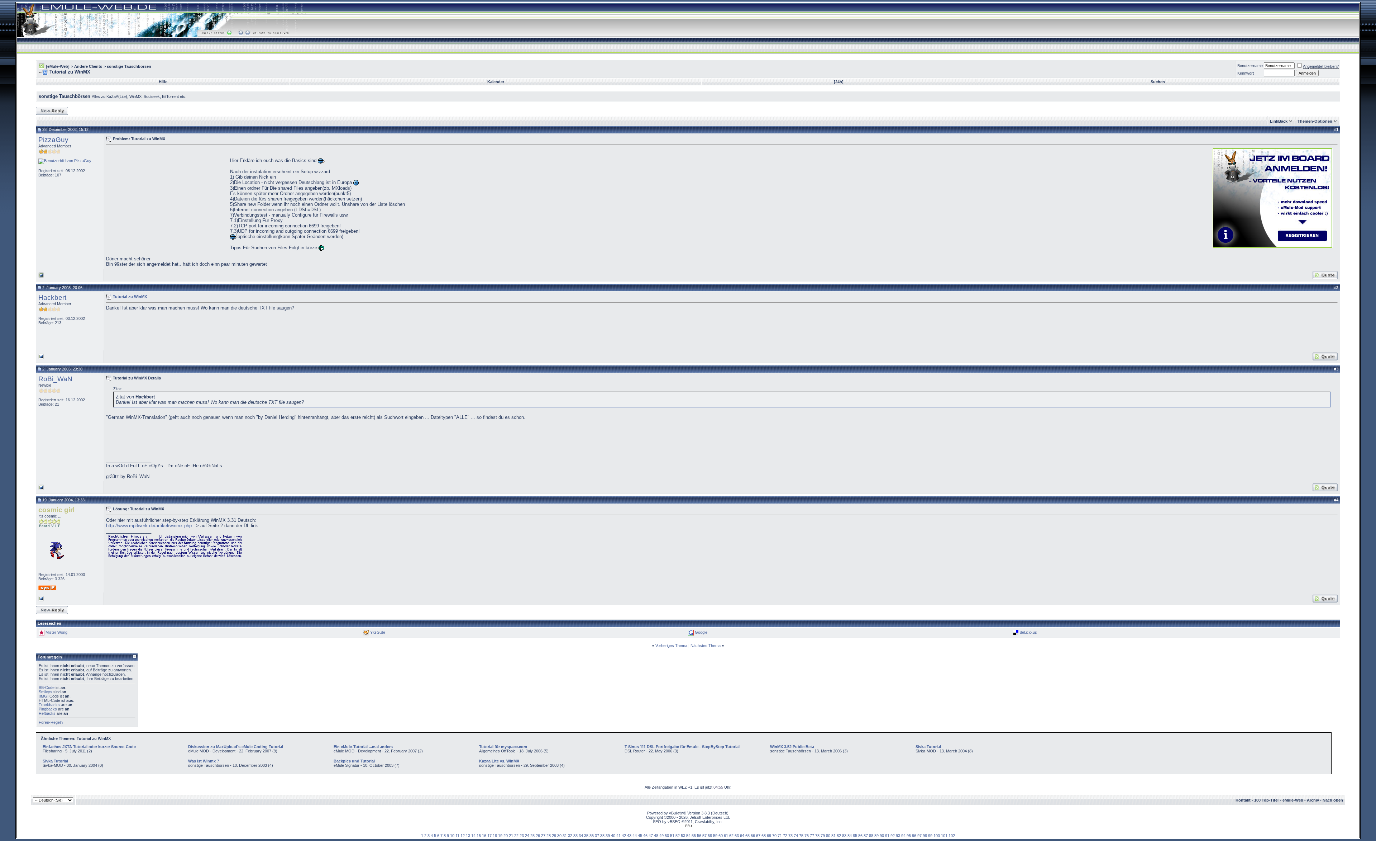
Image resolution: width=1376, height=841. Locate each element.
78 (817, 835)
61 (726, 835)
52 (677, 835)
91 (887, 835)
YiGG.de (377, 632)
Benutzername (1250, 65)
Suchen (1158, 82)
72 (785, 835)
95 (909, 835)
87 (866, 835)
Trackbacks (49, 705)
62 (731, 835)
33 (575, 835)
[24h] (839, 82)
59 (715, 835)
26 (538, 835)
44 (634, 835)
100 (936, 835)
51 (672, 835)
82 (839, 835)
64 (742, 835)
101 (944, 835)
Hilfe (163, 82)
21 (511, 835)
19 (500, 835)
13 (468, 835)
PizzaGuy (53, 139)
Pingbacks (48, 709)
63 (737, 835)
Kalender (495, 82)
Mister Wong (56, 632)
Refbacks (47, 713)
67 (758, 835)
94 (903, 835)
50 (667, 835)
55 (694, 835)
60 (720, 835)
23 (522, 835)
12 (462, 835)
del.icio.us (1028, 632)
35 (586, 835)
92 (892, 835)
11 (457, 835)
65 (747, 835)
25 (532, 835)
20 (505, 835)
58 (710, 835)
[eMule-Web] (58, 66)
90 (882, 835)
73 (790, 835)
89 (876, 835)
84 (849, 835)
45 (640, 835)
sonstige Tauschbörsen (129, 66)
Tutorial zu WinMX (130, 296)
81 (833, 835)
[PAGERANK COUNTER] (688, 826)
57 (704, 835)
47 (651, 835)
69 (769, 835)
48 (656, 835)
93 (898, 835)
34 (581, 835)
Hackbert (52, 297)
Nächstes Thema (706, 645)
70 (774, 835)
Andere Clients (88, 66)
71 (780, 835)
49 (661, 835)
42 (624, 835)
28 (548, 835)
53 (683, 835)
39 (608, 835)
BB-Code (46, 687)
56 (699, 835)
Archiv (1313, 800)
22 (516, 835)
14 (473, 835)
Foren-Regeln (51, 722)
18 (495, 835)
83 (844, 835)
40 (613, 835)
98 (925, 835)
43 (629, 835)
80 (828, 835)
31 (565, 835)
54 (688, 835)
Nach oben (1333, 800)
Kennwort (1245, 73)
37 (597, 835)
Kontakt (1243, 800)
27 (543, 835)
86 (860, 835)
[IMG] (43, 696)
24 (527, 835)
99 (930, 835)
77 (812, 835)
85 (855, 835)
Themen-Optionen (1315, 121)
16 (484, 835)
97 (919, 835)
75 (801, 835)
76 (806, 835)
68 (763, 835)
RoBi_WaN (55, 379)
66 (753, 835)
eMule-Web (1292, 800)
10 (452, 835)
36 (591, 835)
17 (489, 835)
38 (602, 835)
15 (479, 835)
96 (914, 835)
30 (559, 835)
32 (570, 835)
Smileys (45, 692)
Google (701, 632)
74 (796, 835)
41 (618, 835)
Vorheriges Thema (671, 645)
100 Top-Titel (1266, 800)
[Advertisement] (166, 197)
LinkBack (1278, 121)
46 (645, 835)
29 (554, 835)
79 (823, 835)
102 (952, 835)
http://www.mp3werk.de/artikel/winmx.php (149, 525)
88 (871, 835)
